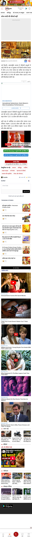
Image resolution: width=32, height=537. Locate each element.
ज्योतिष (25, 167)
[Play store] (26, 8)
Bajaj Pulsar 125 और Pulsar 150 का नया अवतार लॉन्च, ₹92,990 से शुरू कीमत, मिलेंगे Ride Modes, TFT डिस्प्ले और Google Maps (17, 439)
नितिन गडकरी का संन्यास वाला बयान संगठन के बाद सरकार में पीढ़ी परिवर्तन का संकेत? (5, 481)
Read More (8, 144)
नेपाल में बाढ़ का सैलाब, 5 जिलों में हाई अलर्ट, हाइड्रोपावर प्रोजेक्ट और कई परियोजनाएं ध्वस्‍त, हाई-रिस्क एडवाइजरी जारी (17, 481)
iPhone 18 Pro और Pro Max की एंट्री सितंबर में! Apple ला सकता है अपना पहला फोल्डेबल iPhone (17, 497)
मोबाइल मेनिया (7, 486)
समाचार (3, 13)
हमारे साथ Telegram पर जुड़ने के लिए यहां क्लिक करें (16, 155)
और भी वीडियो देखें (6, 447)
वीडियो (5, 444)
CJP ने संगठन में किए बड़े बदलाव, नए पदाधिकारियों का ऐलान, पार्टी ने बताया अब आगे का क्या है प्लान (6, 439)
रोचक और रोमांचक (18, 174)
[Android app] (7, 506)
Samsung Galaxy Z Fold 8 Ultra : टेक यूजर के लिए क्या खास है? (6, 497)
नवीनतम (5, 471)
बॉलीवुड (9, 13)
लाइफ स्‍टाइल (5, 171)
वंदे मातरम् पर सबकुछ (18, 13)
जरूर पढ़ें (5, 429)
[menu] (2, 8)
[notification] (29, 8)
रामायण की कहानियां (7, 174)
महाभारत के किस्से (21, 171)
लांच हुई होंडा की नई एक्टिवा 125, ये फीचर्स (16, 164)
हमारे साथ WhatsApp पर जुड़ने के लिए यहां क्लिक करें (16, 151)
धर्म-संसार (12, 171)
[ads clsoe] (31, 528)
